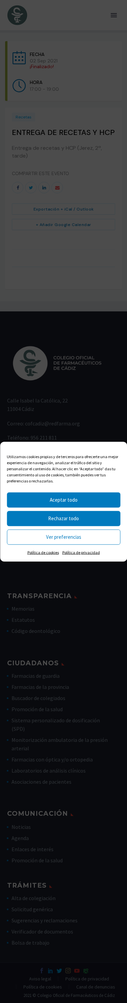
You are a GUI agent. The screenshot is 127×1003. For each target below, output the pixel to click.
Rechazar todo (63, 518)
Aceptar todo (64, 500)
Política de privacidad (81, 552)
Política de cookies (43, 552)
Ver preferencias (63, 537)
